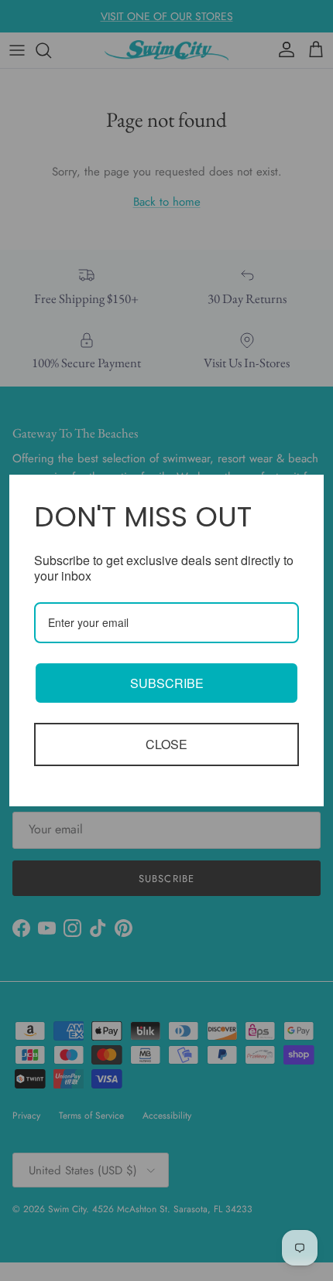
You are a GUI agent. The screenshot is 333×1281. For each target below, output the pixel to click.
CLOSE (166, 744)
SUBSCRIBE (167, 683)
